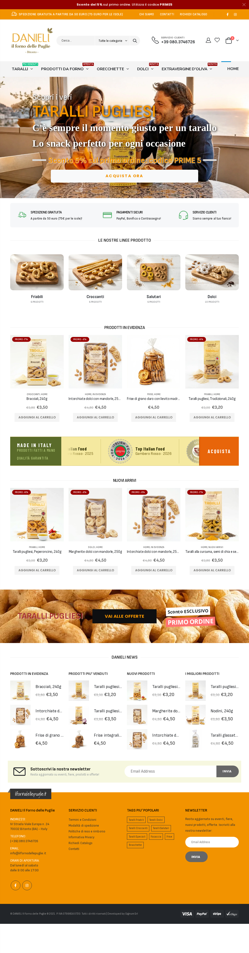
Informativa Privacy (81, 837)
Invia (226, 771)
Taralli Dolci (156, 819)
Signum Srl (131, 914)
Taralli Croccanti (138, 828)
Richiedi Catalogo (80, 843)
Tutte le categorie (110, 41)
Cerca (135, 40)
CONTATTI (167, 14)
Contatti (74, 849)
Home (44, 394)
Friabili (208, 394)
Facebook (15, 885)
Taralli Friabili (136, 819)
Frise (150, 394)
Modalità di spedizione (84, 826)
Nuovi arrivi (215, 547)
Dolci (91, 547)
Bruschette (135, 845)
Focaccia (156, 836)
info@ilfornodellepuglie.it (28, 853)
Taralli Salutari (161, 828)
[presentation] (5, 137)
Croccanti (33, 394)
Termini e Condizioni (82, 820)
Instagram (27, 885)
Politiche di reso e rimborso (87, 831)
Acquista (219, 451)
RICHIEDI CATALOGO (193, 14)
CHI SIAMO (146, 14)
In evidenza (99, 394)
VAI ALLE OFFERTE (124, 616)
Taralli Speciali (137, 836)
